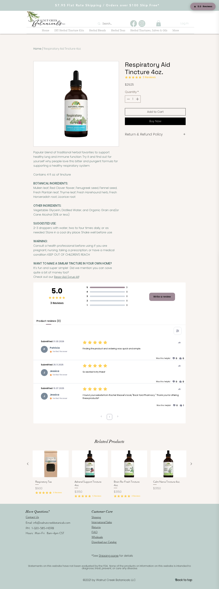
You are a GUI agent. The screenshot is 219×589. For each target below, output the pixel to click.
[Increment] (137, 99)
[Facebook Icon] (133, 23)
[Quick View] (51, 463)
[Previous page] (101, 417)
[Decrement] (128, 99)
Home (37, 49)
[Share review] (179, 343)
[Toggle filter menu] (178, 331)
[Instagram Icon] (142, 23)
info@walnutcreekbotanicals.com (51, 523)
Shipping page (109, 556)
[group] (109, 475)
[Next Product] (191, 464)
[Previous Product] (28, 464)
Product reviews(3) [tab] (48, 321)
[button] (158, 23)
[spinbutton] (133, 99)
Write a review (162, 296)
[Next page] (117, 417)
